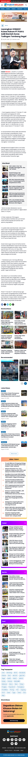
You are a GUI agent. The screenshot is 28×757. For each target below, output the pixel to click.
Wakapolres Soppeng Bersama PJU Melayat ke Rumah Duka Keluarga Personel (14, 503)
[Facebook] (2, 304)
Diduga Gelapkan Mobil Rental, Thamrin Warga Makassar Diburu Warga (16, 528)
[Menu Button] (2, 5)
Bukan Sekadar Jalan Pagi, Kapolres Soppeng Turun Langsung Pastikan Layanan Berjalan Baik (7, 322)
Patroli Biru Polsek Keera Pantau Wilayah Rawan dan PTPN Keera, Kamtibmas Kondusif (20, 322)
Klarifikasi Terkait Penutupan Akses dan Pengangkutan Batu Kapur (14, 498)
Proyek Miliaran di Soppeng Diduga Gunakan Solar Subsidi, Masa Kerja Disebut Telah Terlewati (15, 465)
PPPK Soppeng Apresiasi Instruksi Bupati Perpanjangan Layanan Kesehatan (15, 487)
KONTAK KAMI (10, 748)
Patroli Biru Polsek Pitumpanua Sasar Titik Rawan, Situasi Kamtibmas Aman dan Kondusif (10, 395)
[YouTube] (16, 739)
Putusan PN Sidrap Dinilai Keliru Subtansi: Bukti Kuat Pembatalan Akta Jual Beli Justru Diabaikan (14, 481)
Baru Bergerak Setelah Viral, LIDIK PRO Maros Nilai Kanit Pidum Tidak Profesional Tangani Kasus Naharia (17, 549)
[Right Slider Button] (26, 8)
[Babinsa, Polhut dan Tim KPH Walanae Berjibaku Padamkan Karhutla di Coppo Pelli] (21, 344)
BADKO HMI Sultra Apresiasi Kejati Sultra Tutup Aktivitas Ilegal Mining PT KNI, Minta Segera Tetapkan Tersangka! (15, 509)
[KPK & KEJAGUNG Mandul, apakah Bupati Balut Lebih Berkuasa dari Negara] (5, 202)
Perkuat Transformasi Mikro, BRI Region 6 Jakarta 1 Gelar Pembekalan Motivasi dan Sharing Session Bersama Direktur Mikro (15, 492)
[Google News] (20, 739)
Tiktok (21, 750)
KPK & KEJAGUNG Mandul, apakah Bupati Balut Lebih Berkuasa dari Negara (16, 201)
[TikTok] (23, 739)
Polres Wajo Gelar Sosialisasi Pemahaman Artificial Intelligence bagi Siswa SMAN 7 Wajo (21, 337)
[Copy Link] (13, 304)
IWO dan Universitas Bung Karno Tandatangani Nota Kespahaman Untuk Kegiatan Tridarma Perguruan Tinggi (16, 181)
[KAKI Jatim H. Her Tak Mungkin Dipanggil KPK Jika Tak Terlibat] (5, 168)
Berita (3, 391)
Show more (14, 453)
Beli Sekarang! (14, 720)
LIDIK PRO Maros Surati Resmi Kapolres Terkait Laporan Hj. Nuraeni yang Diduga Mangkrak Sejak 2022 (16, 542)
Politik (8, 9)
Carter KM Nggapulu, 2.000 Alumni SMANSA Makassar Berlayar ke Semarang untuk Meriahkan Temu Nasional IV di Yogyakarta (17, 562)
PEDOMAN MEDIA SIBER (20, 748)
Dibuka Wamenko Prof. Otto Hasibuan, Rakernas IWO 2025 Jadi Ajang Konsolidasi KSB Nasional (15, 470)
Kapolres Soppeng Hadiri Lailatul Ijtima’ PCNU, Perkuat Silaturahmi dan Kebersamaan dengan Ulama (7, 352)
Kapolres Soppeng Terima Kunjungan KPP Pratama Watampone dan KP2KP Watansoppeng (8, 425)
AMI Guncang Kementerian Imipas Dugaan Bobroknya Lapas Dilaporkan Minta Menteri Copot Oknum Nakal (17, 194)
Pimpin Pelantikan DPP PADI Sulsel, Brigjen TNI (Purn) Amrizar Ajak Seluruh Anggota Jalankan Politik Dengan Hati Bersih (17, 535)
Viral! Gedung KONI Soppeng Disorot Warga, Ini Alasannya (17, 654)
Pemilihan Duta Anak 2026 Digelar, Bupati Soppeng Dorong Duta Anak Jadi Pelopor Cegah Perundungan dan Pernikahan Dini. (15, 476)
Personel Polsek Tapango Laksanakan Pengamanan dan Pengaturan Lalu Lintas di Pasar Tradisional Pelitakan (17, 640)
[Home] (2, 25)
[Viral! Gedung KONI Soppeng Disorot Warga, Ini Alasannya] (5, 654)
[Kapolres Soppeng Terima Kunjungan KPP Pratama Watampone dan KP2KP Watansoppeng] (24, 424)
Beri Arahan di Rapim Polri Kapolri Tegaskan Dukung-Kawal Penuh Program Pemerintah (17, 188)
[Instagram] (12, 739)
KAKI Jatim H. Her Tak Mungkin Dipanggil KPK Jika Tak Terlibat (17, 167)
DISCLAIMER (16, 750)
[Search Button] (26, 5)
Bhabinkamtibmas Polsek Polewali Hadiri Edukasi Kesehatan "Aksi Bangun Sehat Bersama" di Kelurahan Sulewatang (16, 647)
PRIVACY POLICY (9, 750)
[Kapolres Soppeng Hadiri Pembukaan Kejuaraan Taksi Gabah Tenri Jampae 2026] (7, 330)
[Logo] (14, 732)
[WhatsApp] (10, 304)
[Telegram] (8, 304)
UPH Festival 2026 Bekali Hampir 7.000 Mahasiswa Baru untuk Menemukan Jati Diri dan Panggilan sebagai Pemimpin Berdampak (10, 446)
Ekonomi (20, 9)
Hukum (13, 9)
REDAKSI (4, 748)
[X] (5, 304)
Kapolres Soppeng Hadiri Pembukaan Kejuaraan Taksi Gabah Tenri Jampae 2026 (6, 337)
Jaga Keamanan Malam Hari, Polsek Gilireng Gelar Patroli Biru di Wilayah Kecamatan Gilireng (10, 405)
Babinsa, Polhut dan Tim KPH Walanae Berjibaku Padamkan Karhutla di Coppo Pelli (21, 352)
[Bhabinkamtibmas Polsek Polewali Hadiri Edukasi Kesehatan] (5, 648)
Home (2, 9)
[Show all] (25, 523)
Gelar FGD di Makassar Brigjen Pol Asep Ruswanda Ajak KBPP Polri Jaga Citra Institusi (17, 627)
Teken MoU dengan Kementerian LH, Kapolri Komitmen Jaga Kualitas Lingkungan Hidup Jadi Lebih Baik (16, 660)
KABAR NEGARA (10, 755)
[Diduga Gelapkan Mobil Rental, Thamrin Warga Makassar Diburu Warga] (5, 529)
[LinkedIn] (12, 743)
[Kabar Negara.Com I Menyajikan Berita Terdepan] (14, 5)
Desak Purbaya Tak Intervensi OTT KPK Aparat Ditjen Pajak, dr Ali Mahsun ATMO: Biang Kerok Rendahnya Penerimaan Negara (17, 174)
